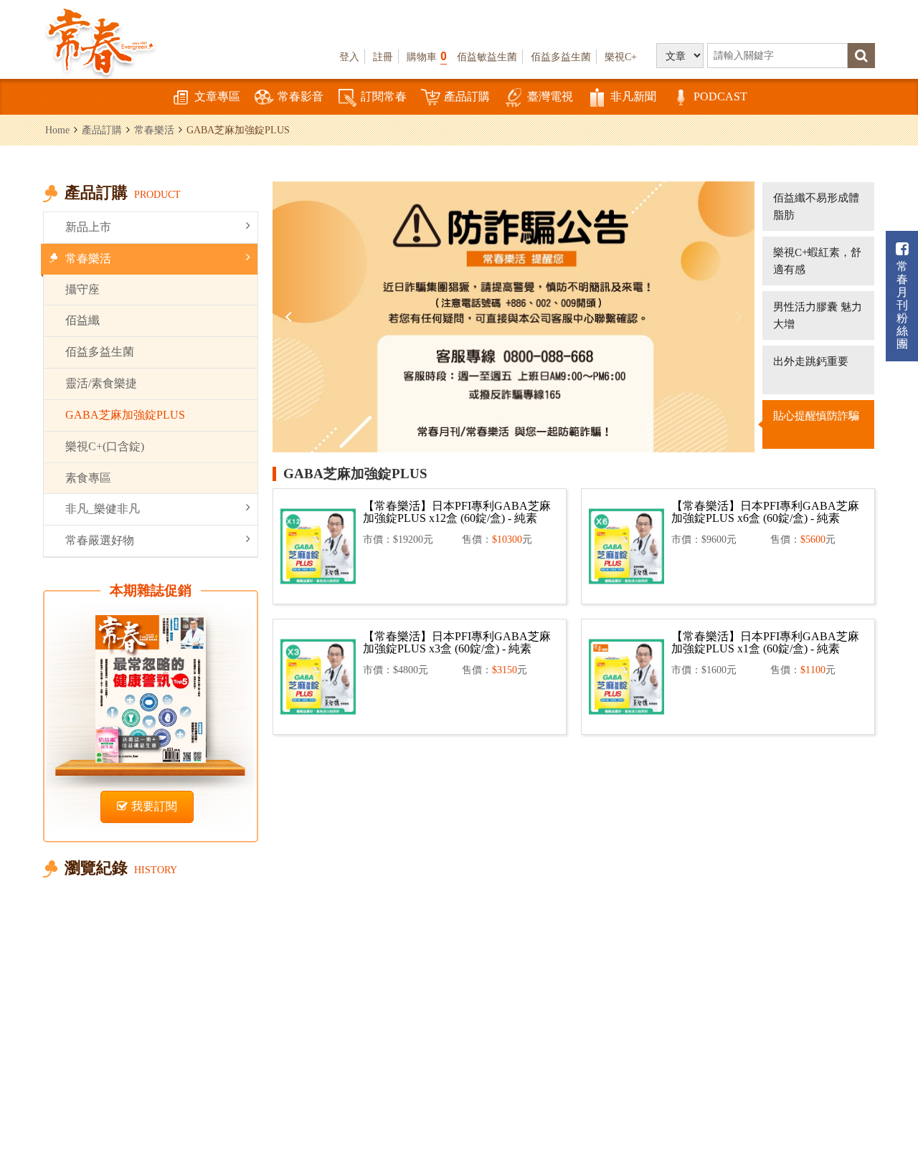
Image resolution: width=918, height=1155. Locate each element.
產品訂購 (467, 96)
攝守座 (82, 289)
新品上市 (88, 227)
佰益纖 (82, 320)
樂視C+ (621, 56)
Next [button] (736, 317)
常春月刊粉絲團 (902, 305)
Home (57, 130)
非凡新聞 (633, 96)
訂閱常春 (384, 96)
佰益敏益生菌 (487, 56)
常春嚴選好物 (99, 540)
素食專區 (88, 478)
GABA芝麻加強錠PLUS (125, 415)
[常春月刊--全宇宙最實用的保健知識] (100, 40)
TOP (890, 1066)
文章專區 (217, 96)
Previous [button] (290, 317)
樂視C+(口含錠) (104, 446)
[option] (513, 316)
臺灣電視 (550, 96)
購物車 (427, 56)
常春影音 (300, 96)
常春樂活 (154, 130)
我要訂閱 (154, 806)
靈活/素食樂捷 (101, 383)
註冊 (383, 56)
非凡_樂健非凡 (102, 509)
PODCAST (720, 96)
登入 (349, 56)
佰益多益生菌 (561, 56)
